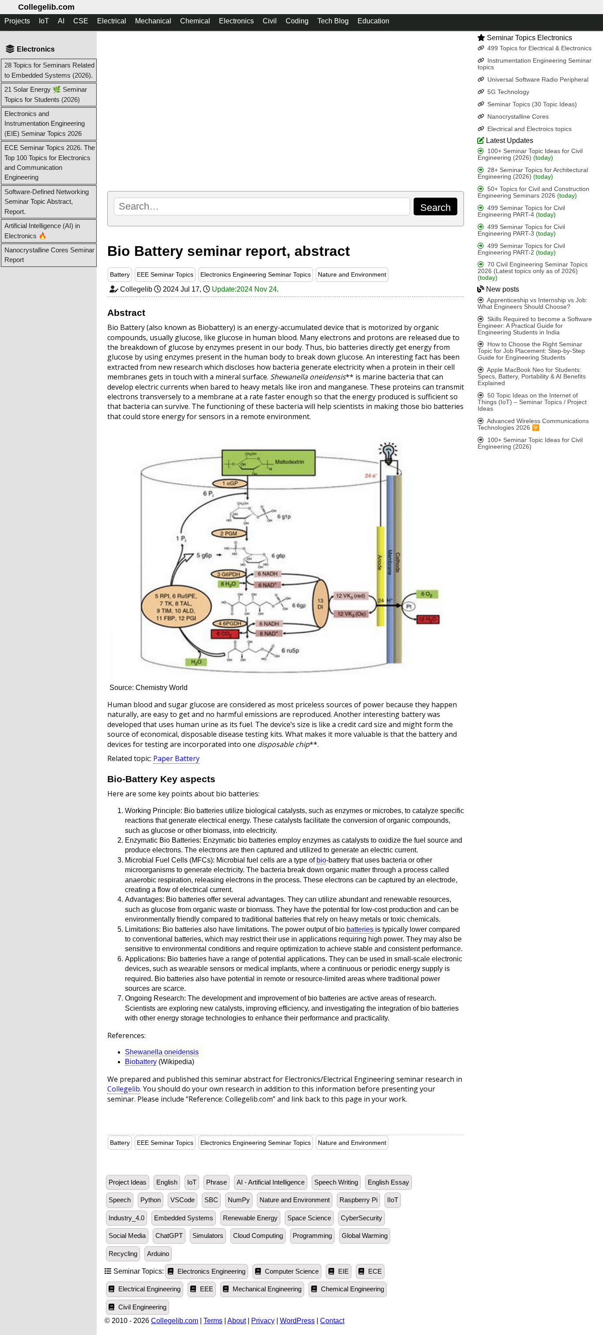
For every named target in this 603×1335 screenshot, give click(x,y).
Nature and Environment (352, 274)
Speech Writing (336, 1182)
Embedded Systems (183, 1218)
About (236, 1320)
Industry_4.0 (126, 1218)
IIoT (392, 1200)
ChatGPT (169, 1235)
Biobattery (141, 1061)
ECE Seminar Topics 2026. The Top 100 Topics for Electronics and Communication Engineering (49, 162)
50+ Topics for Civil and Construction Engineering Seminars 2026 (533, 192)
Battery (120, 274)
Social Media (127, 1235)
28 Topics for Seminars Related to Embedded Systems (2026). (49, 70)
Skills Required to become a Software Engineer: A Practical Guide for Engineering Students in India (535, 326)
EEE (205, 1289)
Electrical (111, 21)
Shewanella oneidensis (162, 1052)
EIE (342, 1271)
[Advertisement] (285, 110)
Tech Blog (333, 21)
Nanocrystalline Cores (517, 116)
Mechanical (153, 21)
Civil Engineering (141, 1307)
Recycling (123, 1253)
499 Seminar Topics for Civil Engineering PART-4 (521, 211)
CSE (80, 21)
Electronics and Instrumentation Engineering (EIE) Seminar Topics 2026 (44, 123)
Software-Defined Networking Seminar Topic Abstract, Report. (46, 201)
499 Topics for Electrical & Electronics (539, 48)
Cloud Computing (258, 1235)
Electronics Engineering (210, 1271)
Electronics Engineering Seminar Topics (255, 274)
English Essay (388, 1182)
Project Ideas (128, 1182)
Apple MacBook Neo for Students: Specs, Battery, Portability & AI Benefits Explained (532, 377)
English (166, 1182)
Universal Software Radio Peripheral (537, 79)
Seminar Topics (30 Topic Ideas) (531, 104)
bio (321, 860)
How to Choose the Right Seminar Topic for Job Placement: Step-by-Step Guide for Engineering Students (531, 351)
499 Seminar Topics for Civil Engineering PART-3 (521, 230)
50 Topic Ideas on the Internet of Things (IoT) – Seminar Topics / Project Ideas (532, 402)
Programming (312, 1235)
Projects (17, 21)
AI (61, 21)
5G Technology (507, 92)
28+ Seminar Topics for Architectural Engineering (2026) (533, 173)
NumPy (239, 1200)
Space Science (309, 1218)
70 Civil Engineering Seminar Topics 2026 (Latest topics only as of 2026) (533, 271)
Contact (332, 1320)
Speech (120, 1200)
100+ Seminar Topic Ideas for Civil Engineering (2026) (530, 154)
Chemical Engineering (351, 1289)
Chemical (195, 21)
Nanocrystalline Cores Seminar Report (49, 254)
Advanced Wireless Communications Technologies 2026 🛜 (533, 424)
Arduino (158, 1253)
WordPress (297, 1320)
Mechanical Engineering (266, 1289)
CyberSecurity (361, 1218)
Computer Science (291, 1271)
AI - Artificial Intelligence (271, 1182)
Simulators (207, 1235)
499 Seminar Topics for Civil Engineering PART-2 (521, 249)
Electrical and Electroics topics (529, 129)
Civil (270, 21)
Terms (213, 1320)
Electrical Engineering (149, 1289)
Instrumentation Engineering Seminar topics (535, 64)
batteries (361, 929)
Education (373, 21)
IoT (44, 21)
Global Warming (365, 1235)
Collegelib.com (46, 7)
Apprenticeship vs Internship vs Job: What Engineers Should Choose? (533, 303)
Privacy (263, 1320)
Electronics (236, 21)
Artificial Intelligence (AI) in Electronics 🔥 (42, 230)
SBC (211, 1200)
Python (150, 1200)
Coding (297, 21)
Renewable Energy (250, 1218)
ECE (374, 1271)
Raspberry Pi (358, 1200)
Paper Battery (176, 758)
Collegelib (123, 1089)
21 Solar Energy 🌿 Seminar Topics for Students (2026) (45, 94)
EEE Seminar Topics (165, 274)
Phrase (216, 1182)
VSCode (182, 1200)
